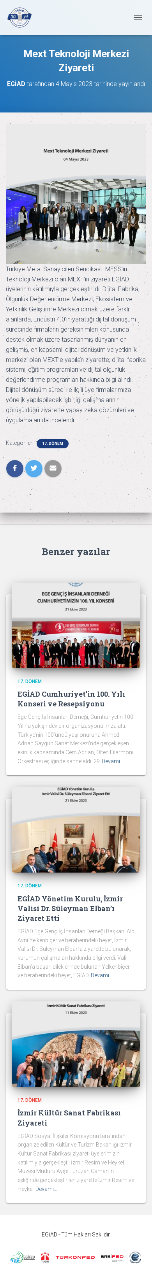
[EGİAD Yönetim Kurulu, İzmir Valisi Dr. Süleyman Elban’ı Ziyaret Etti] (76, 829)
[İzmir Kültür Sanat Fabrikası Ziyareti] (76, 1044)
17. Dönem (52, 443)
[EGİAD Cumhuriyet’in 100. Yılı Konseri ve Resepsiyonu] (76, 625)
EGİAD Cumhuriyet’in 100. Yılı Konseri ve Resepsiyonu (71, 698)
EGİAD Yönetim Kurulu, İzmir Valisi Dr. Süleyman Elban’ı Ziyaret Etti (70, 908)
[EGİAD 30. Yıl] (22, 17)
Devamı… (113, 761)
